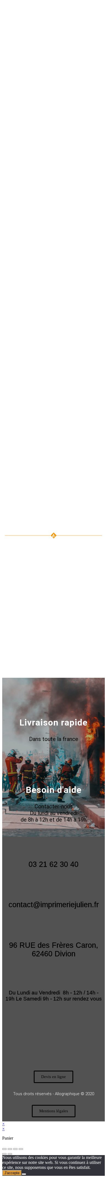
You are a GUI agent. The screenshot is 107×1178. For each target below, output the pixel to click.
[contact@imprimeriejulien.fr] (53, 887)
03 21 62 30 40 (53, 864)
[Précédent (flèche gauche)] (4, 1154)
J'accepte (11, 1173)
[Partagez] (15, 1149)
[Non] (24, 1174)
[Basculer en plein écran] (10, 1149)
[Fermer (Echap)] (21, 1149)
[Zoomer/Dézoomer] (4, 1149)
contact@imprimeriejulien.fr (54, 905)
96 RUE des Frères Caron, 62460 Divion (53, 949)
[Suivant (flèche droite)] (10, 1154)
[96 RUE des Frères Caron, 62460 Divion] (53, 927)
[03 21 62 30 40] (53, 846)
